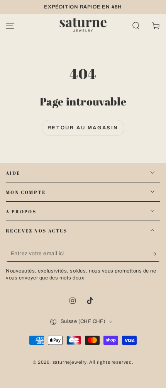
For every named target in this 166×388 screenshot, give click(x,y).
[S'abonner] (155, 254)
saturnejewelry (69, 362)
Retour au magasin (83, 127)
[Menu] (10, 25)
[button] (136, 25)
